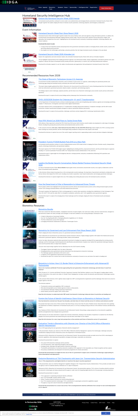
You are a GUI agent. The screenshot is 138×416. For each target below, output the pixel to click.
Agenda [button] (45, 7)
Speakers (60, 7)
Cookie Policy (94, 402)
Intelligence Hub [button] (83, 7)
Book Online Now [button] (106, 8)
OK (105, 413)
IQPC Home (102, 402)
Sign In (134, 2)
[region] (69, 413)
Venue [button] (66, 7)
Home (40, 7)
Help (113, 402)
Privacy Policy (85, 402)
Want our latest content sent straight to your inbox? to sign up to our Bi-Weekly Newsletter (69, 395)
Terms (108, 402)
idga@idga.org (59, 405)
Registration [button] (93, 7)
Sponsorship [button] (73, 7)
